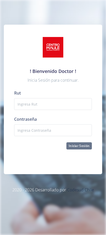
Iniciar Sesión (79, 146)
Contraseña (25, 119)
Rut (17, 93)
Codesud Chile (80, 190)
